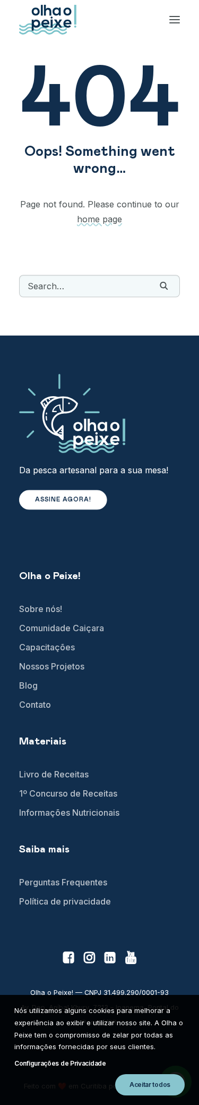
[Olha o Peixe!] (47, 20)
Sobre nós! (40, 609)
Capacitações (47, 647)
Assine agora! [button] (63, 500)
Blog (28, 685)
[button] (164, 285)
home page (99, 219)
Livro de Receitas (54, 774)
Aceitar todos (149, 1085)
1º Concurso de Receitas (68, 793)
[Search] (99, 286)
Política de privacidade (65, 901)
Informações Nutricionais (69, 812)
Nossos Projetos (51, 666)
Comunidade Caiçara (61, 628)
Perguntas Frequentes (63, 882)
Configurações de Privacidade (60, 1063)
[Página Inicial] (99, 414)
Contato (35, 704)
